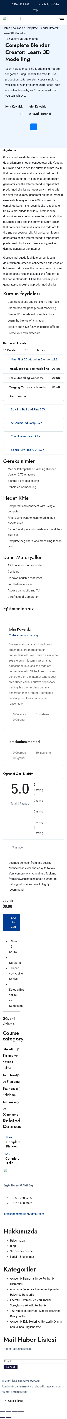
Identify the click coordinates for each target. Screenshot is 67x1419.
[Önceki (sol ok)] (2, 1417)
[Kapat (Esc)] (21, 1411)
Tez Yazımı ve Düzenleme (21, 39)
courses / (19, 28)
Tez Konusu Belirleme (11, 1091)
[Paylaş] (15, 1411)
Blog (13, 1246)
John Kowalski (14, 106)
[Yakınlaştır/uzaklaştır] (2, 1411)
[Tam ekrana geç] (8, 1411)
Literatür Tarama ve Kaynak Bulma (11, 1058)
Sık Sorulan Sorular (21, 1251)
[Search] (44, 20)
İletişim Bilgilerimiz (22, 1256)
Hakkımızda (17, 1240)
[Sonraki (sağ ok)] (8, 1417)
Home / (8, 28)
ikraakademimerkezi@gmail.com (24, 1214)
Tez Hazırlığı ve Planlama (11, 1078)
